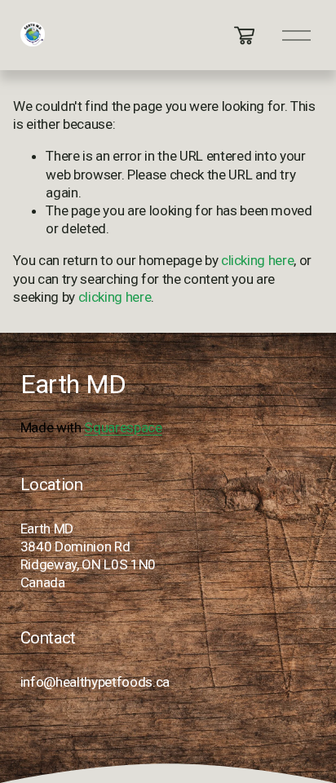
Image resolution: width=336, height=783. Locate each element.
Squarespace (122, 427)
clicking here (257, 260)
